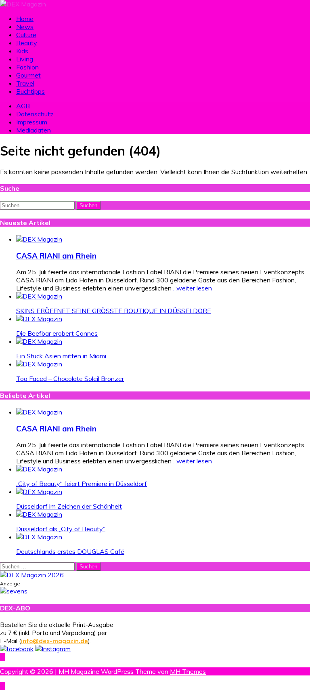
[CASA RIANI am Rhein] (39, 239)
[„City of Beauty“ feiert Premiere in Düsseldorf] (39, 469)
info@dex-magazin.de (54, 641)
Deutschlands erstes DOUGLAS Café (70, 551)
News (25, 27)
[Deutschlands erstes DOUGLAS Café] (39, 537)
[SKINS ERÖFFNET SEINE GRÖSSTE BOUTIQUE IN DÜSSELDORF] (39, 296)
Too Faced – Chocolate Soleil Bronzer (70, 378)
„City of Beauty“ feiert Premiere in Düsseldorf (81, 484)
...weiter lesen (192, 288)
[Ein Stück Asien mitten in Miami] (39, 341)
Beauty (26, 43)
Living (24, 59)
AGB (23, 106)
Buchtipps (30, 91)
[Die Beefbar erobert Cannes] (39, 319)
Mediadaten (33, 130)
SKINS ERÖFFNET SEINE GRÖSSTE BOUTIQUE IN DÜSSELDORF (113, 311)
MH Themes (188, 671)
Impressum (31, 122)
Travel (25, 83)
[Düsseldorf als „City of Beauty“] (39, 514)
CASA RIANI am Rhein (56, 256)
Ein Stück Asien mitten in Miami (61, 356)
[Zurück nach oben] (2, 657)
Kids (22, 51)
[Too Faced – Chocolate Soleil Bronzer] (39, 364)
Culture (26, 35)
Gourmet (28, 75)
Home (25, 19)
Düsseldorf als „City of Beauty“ (60, 529)
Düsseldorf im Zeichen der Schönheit (69, 506)
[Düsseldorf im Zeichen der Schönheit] (39, 492)
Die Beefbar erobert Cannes (57, 333)
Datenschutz (35, 114)
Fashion (27, 67)
